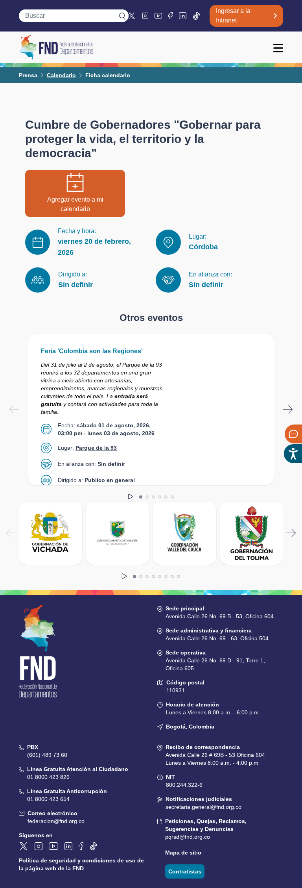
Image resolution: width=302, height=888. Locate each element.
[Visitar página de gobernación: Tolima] (252, 533)
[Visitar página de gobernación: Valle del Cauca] (184, 533)
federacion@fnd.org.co (56, 821)
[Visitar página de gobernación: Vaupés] (118, 533)
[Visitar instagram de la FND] (145, 16)
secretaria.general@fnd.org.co (203, 807)
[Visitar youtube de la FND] (158, 16)
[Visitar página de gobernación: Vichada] (50, 533)
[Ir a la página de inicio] (56, 47)
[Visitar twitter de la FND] (132, 16)
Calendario (61, 75)
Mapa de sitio (183, 852)
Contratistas (184, 871)
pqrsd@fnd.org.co (187, 837)
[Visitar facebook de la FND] (170, 15)
